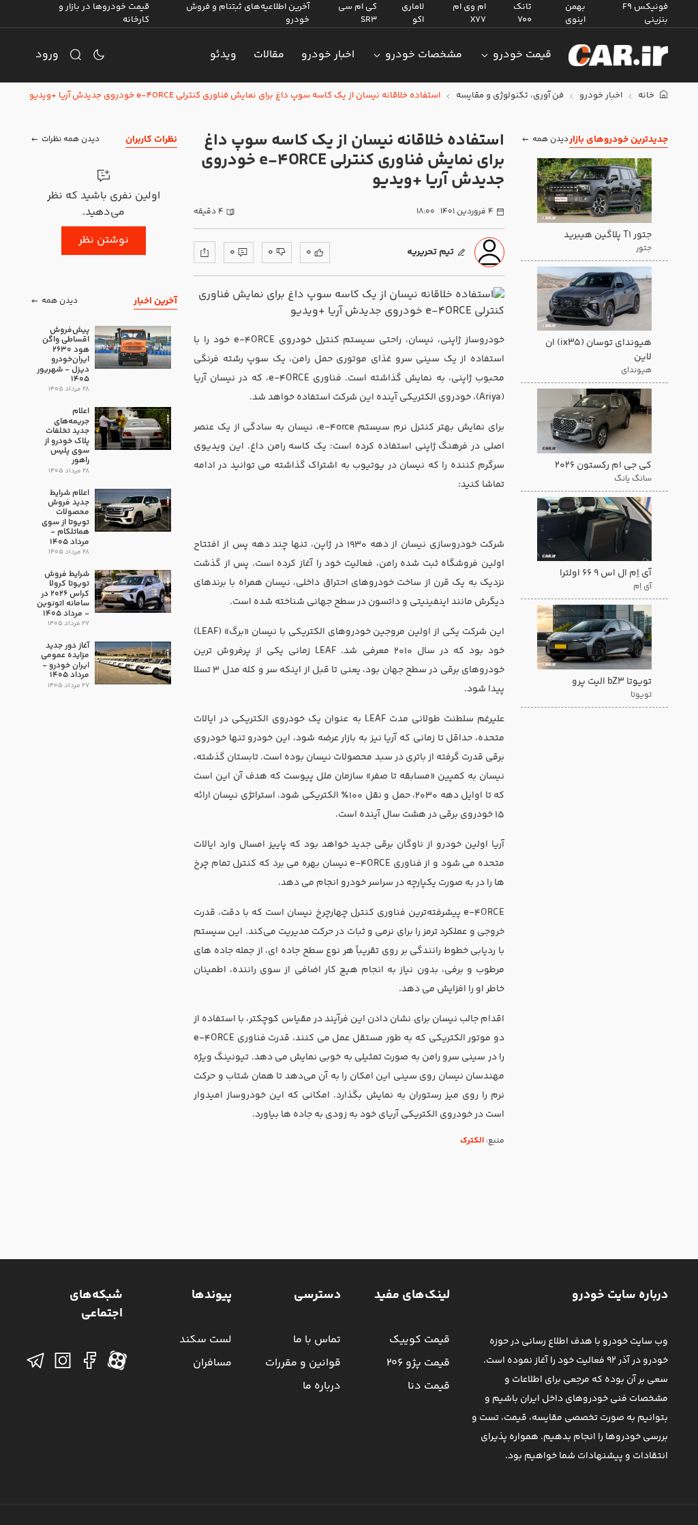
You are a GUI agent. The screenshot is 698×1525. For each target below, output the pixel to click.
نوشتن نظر (103, 240)
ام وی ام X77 (469, 13)
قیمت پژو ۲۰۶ (418, 1363)
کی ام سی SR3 (357, 13)
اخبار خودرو (327, 54)
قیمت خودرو (522, 54)
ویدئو (223, 54)
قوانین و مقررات (303, 1363)
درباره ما (322, 1386)
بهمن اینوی (575, 13)
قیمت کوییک (419, 1339)
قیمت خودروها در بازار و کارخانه (104, 13)
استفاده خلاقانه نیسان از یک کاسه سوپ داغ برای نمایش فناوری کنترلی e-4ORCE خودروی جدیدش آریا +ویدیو (234, 95)
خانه (647, 95)
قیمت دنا (429, 1386)
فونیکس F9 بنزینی (645, 13)
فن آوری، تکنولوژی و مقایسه (510, 95)
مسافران (212, 1363)
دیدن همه (550, 139)
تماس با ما (317, 1339)
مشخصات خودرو (423, 54)
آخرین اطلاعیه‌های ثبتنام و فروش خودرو (247, 13)
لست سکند (205, 1339)
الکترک (472, 1140)
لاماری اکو (412, 13)
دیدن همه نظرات (71, 139)
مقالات (269, 54)
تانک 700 (522, 13)
